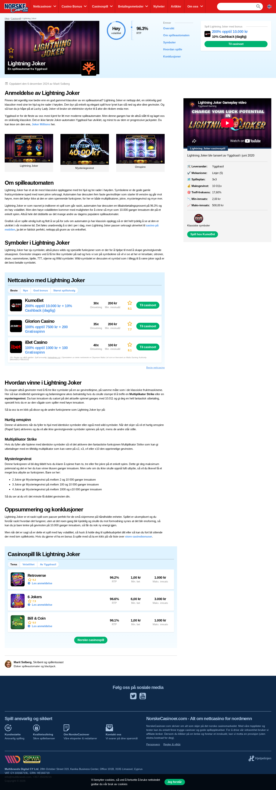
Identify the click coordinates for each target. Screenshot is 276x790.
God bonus (40, 290)
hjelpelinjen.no (54, 357)
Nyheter (159, 6)
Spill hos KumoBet (202, 234)
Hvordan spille (172, 49)
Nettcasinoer (42, 6)
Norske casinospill (91, 640)
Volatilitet (29, 564)
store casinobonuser (138, 536)
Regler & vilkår (172, 744)
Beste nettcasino (155, 367)
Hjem (7, 18)
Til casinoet (236, 43)
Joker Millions (41, 124)
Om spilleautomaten (175, 35)
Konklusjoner (172, 56)
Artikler (176, 6)
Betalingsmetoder (130, 6)
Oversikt (168, 28)
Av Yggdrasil (48, 564)
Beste (14, 290)
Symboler (169, 42)
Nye (25, 290)
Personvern (153, 744)
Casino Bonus (72, 6)
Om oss (192, 6)
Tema (13, 564)
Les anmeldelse (41, 583)
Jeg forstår (174, 781)
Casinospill (100, 6)
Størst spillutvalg (64, 290)
